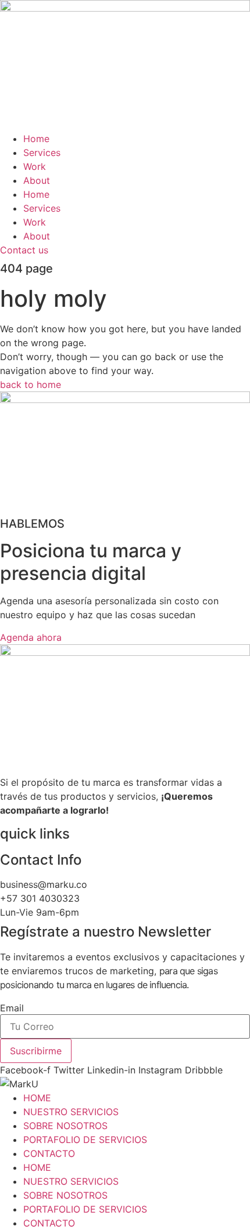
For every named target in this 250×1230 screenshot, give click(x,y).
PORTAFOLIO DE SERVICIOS (85, 1139)
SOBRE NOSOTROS (65, 1125)
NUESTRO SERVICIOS (71, 1111)
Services (41, 152)
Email (12, 1008)
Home (36, 138)
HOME (37, 1098)
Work (34, 166)
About (36, 180)
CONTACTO (49, 1153)
